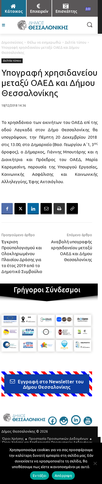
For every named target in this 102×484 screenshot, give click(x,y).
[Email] (46, 208)
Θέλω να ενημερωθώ (44, 42)
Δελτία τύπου (75, 42)
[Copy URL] (72, 208)
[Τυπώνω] (59, 208)
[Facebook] (7, 208)
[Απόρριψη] (95, 463)
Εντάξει (39, 475)
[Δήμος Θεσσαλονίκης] (42, 25)
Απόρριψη (63, 475)
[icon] (52, 423)
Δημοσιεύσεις (12, 42)
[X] (20, 208)
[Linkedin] (33, 208)
